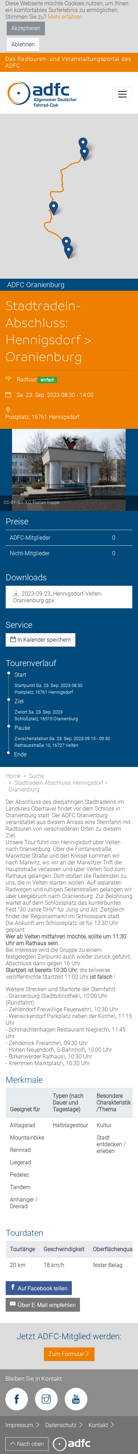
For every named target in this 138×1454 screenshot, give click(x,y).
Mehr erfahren (65, 16)
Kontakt (98, 1425)
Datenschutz (61, 1425)
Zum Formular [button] (66, 1354)
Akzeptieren (25, 28)
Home (13, 776)
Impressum (20, 1425)
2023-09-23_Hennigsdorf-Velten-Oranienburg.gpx (58, 597)
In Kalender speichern (43, 639)
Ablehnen (23, 44)
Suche (36, 776)
